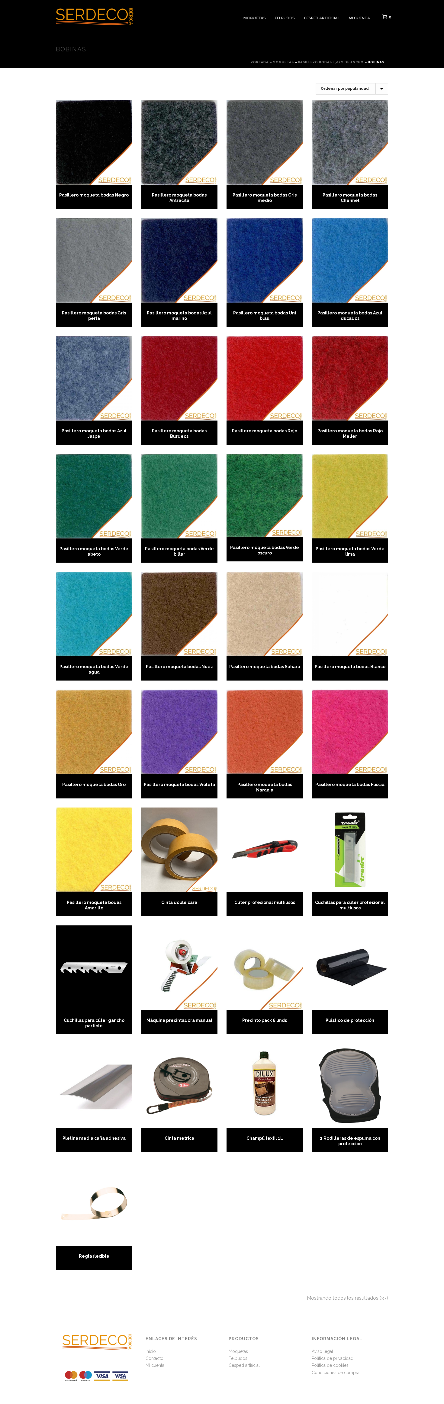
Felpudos (285, 18)
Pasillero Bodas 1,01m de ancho (331, 62)
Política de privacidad (332, 1358)
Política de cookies (330, 1365)
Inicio (151, 1351)
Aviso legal (322, 1351)
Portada (260, 62)
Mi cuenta (359, 18)
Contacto (154, 1358)
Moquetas (254, 18)
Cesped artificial (322, 18)
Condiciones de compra (335, 1372)
